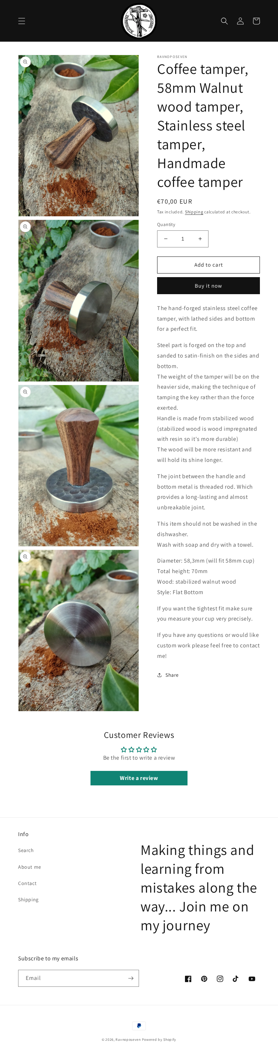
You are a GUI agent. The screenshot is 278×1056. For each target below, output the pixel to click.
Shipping (194, 211)
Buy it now (208, 285)
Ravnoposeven (127, 1039)
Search (26, 850)
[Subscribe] (131, 978)
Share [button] (172, 675)
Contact (27, 883)
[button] (22, 21)
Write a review (139, 778)
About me (29, 867)
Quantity (166, 224)
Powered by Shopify (159, 1039)
